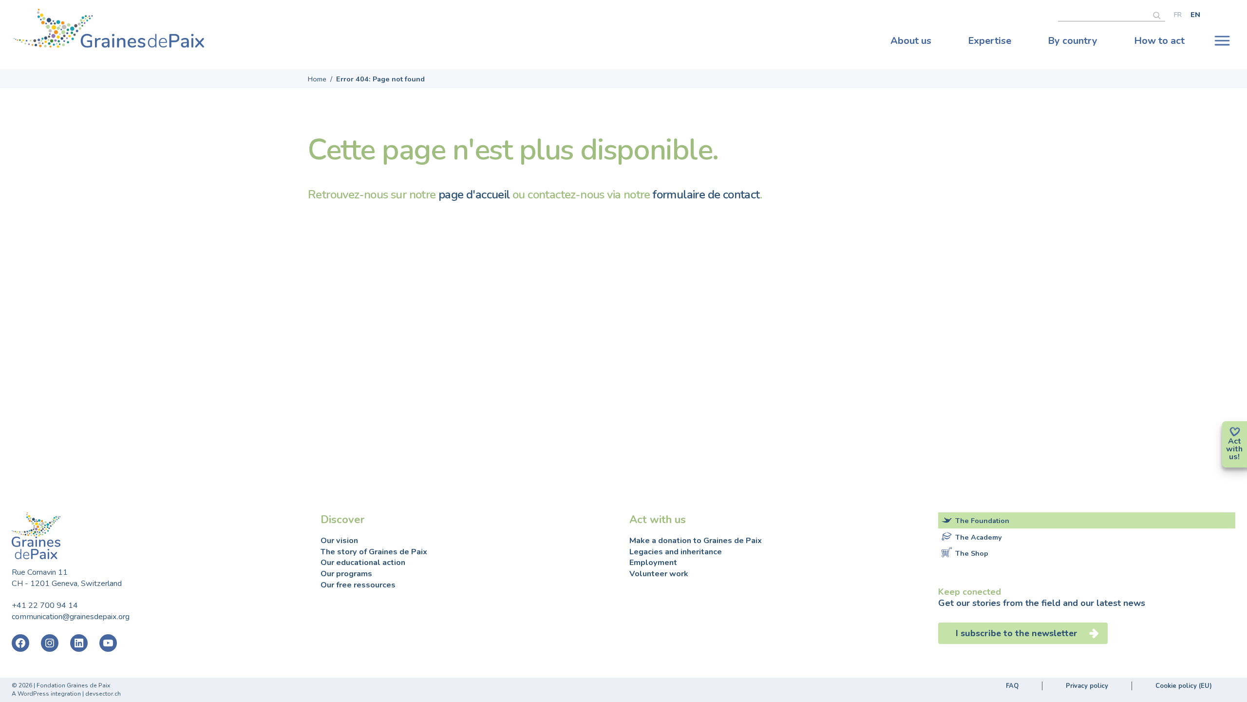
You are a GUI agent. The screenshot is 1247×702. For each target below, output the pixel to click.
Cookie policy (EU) (1183, 686)
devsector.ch (103, 694)
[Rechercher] (1159, 14)
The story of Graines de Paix (374, 551)
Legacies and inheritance (675, 551)
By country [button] (1072, 40)
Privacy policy (1087, 686)
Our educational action (363, 562)
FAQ (1012, 686)
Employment (653, 562)
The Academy (978, 537)
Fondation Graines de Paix (109, 31)
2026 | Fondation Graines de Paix (64, 685)
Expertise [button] (989, 40)
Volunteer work (658, 573)
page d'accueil (474, 194)
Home (317, 79)
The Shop (971, 553)
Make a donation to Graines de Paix (695, 540)
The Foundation (982, 521)
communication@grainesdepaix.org (71, 616)
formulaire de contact (706, 194)
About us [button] (910, 40)
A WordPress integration (46, 694)
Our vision (339, 540)
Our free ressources (358, 585)
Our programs (346, 573)
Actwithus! (1234, 449)
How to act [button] (1159, 40)
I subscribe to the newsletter (1016, 633)
